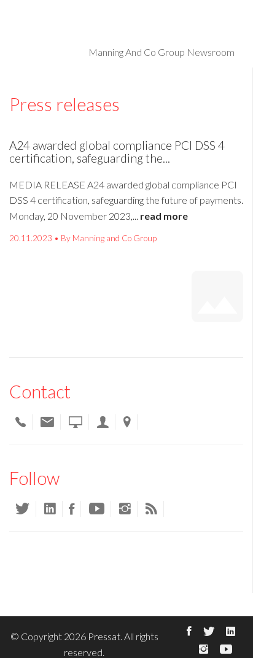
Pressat (104, 636)
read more (164, 216)
